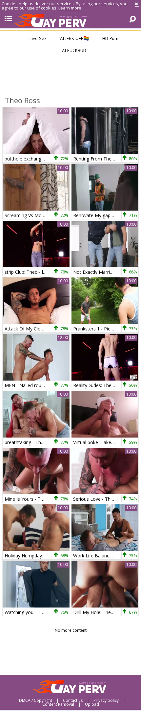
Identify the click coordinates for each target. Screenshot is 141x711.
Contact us (73, 700)
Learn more (69, 8)
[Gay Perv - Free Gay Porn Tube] (70, 20)
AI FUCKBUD (73, 50)
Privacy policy (106, 700)
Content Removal (58, 704)
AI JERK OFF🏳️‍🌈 (74, 38)
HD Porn (109, 38)
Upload (92, 704)
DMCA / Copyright (35, 700)
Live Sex (37, 38)
